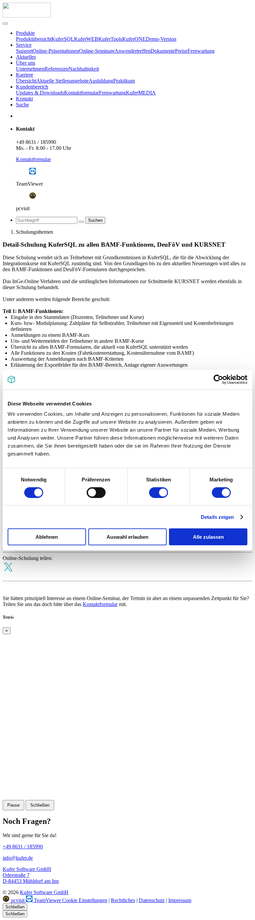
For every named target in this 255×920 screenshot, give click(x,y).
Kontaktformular (81, 92)
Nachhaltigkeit (83, 69)
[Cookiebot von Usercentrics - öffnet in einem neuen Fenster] (218, 379)
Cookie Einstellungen (84, 900)
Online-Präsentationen (56, 51)
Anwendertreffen (132, 51)
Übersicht (26, 81)
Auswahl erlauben (127, 537)
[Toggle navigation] (5, 24)
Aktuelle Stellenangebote (62, 81)
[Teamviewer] (32, 172)
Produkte (25, 33)
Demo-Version (161, 39)
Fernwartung (201, 51)
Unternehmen (30, 69)
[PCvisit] (32, 197)
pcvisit (18, 900)
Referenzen (56, 69)
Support (24, 51)
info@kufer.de (18, 858)
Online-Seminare (97, 51)
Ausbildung (101, 81)
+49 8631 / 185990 (36, 142)
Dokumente (162, 51)
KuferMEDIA (141, 92)
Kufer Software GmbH (44, 892)
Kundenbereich (32, 87)
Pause (13, 805)
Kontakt (24, 98)
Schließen (39, 805)
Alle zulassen (208, 537)
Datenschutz (152, 900)
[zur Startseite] (27, 16)
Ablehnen (47, 537)
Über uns (25, 63)
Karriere (24, 75)
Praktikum (124, 81)
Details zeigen (217, 517)
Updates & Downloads (40, 92)
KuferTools (110, 39)
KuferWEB (86, 39)
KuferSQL (62, 39)
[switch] (96, 492)
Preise (181, 51)
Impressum (179, 900)
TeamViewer (47, 900)
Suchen (95, 220)
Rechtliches (123, 900)
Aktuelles (26, 57)
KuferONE (134, 39)
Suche (22, 104)
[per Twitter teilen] (8, 575)
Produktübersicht (33, 39)
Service (24, 45)
